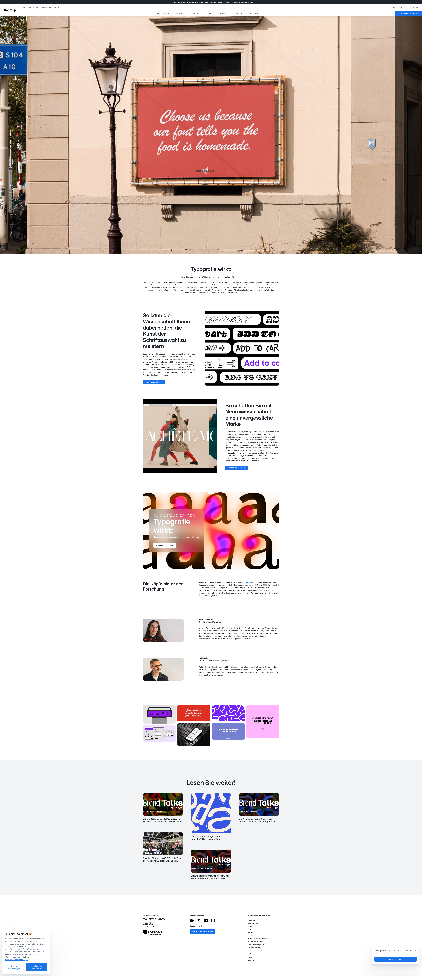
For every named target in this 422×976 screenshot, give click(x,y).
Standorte (251, 926)
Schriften (179, 13)
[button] (402, 7)
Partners (237, 13)
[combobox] (44, 8)
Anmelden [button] (413, 7)
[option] (402, 7)
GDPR (250, 935)
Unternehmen (253, 13)
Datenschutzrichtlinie (255, 948)
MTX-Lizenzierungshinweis (257, 951)
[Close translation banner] (416, 950)
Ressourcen (222, 13)
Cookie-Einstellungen (14, 967)
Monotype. (11, 10)
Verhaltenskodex (254, 954)
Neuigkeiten (252, 920)
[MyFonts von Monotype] (153, 925)
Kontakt (250, 957)
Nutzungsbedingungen (256, 942)
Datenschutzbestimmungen (16, 959)
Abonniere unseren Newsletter (202, 931)
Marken (250, 932)
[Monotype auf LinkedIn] (206, 921)
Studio (207, 13)
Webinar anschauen (164, 545)
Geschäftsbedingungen (256, 945)
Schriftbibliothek (163, 13)
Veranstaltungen (253, 923)
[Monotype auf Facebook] (192, 921)
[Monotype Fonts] (153, 920)
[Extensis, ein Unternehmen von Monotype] (153, 933)
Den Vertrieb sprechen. (409, 13)
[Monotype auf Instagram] (213, 921)
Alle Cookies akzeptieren (36, 967)
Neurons (249, 582)
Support (392, 7)
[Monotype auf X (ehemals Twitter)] (199, 921)
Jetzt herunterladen (153, 382)
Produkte (194, 13)
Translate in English (395, 959)
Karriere (251, 929)
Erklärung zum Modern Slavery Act (260, 938)
